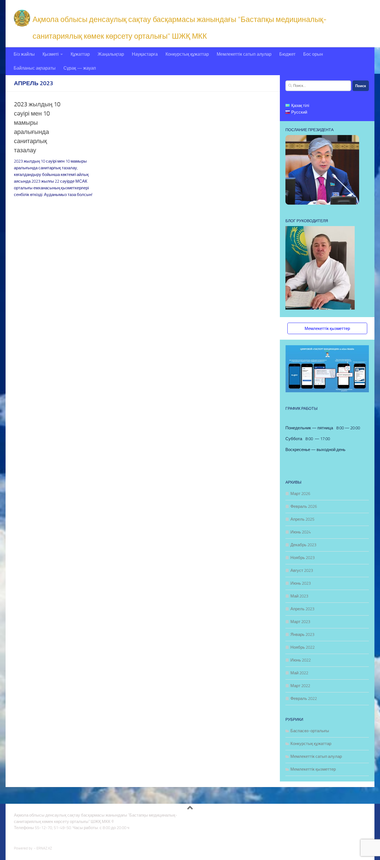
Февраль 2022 (303, 698)
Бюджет (287, 54)
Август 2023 (301, 570)
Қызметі (51, 54)
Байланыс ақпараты (35, 68)
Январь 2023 (302, 634)
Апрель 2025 (302, 519)
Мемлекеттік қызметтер (327, 328)
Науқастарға (145, 54)
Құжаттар (80, 54)
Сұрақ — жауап (79, 68)
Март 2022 (300, 685)
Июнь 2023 (300, 583)
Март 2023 (300, 621)
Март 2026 (300, 493)
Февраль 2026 (303, 506)
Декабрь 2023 (303, 544)
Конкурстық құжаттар (187, 54)
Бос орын (313, 54)
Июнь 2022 (300, 660)
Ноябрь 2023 (302, 557)
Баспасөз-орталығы (309, 730)
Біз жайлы (24, 54)
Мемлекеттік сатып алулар (244, 54)
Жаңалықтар (111, 54)
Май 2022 (299, 672)
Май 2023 (299, 596)
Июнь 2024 (300, 532)
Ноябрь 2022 (302, 647)
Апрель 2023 (302, 608)
